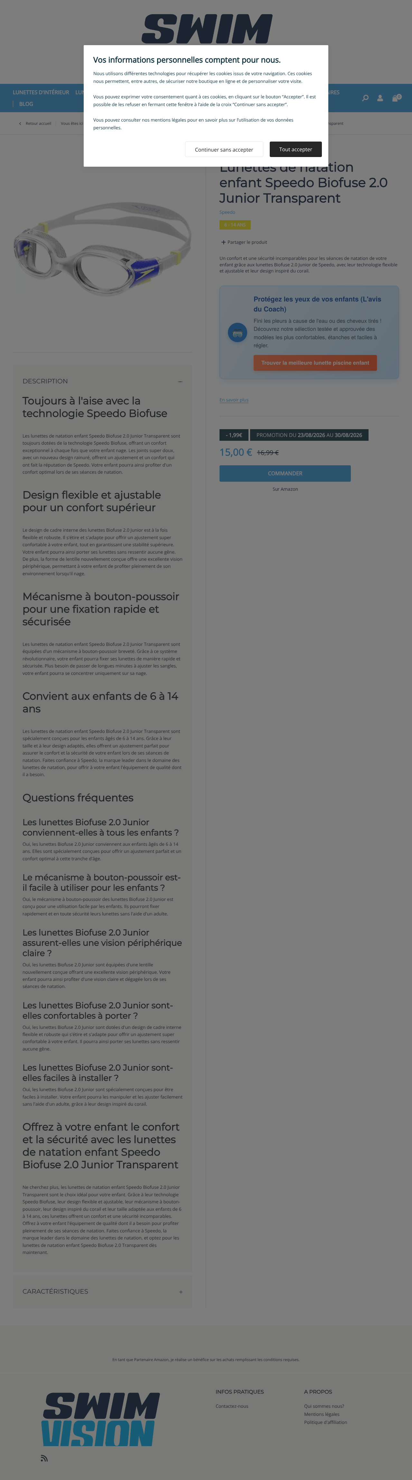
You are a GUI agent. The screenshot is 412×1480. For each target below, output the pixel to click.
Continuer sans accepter (224, 149)
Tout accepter (295, 149)
